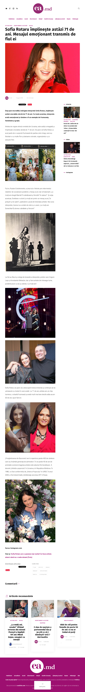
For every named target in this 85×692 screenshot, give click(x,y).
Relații (40, 19)
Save (22, 653)
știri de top (67, 156)
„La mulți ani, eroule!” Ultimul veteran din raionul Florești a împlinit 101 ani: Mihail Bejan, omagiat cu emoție (16, 632)
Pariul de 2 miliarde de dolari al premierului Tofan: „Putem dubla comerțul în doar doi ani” (71, 128)
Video (73, 156)
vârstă (35, 574)
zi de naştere (43, 574)
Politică (72, 121)
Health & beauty (48, 19)
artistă (41, 567)
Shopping (42, 623)
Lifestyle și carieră (60, 19)
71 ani (34, 567)
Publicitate (12, 19)
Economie (75, 119)
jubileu (48, 567)
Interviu (66, 121)
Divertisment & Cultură (20, 25)
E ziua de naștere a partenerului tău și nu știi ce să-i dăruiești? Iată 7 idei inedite (42, 632)
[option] (16, 628)
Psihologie (75, 19)
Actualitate (20, 19)
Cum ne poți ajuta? (11, 680)
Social (26, 19)
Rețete (68, 19)
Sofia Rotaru (43, 570)
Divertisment (33, 19)
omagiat (35, 570)
